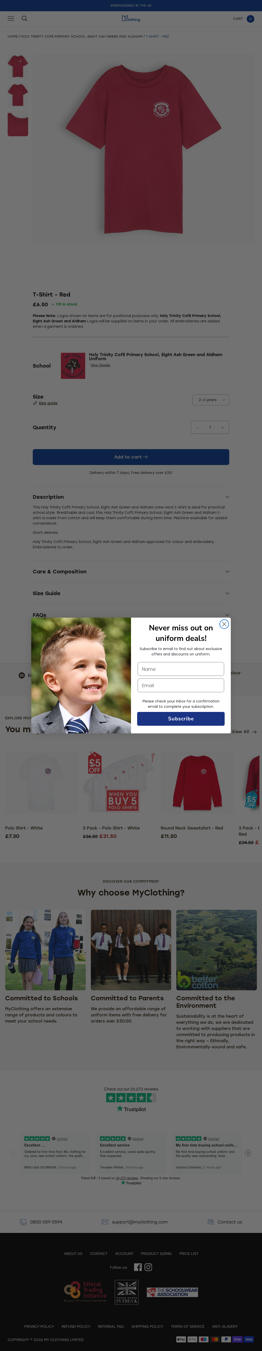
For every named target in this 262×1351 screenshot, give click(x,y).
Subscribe (181, 718)
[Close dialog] (224, 624)
